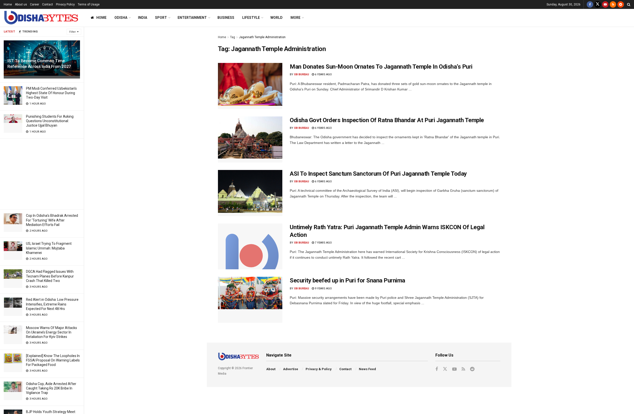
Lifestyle (251, 18)
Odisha (120, 18)
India (142, 18)
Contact (47, 4)
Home (8, 4)
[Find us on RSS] (613, 4)
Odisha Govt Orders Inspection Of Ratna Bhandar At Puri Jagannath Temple (387, 120)
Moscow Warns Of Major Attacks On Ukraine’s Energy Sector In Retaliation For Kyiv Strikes (51, 332)
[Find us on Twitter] (597, 4)
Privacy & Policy (319, 369)
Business (225, 18)
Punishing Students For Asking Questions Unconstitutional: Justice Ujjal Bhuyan (50, 120)
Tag (232, 37)
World (276, 18)
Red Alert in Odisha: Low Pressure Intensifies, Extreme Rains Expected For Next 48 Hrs (52, 304)
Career (34, 4)
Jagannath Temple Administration (262, 37)
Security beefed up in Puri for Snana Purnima (347, 280)
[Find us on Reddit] (620, 4)
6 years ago (323, 74)
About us (21, 4)
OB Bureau (301, 74)
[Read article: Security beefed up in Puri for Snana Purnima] (250, 300)
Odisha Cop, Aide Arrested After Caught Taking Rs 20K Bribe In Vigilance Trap (51, 388)
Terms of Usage (89, 4)
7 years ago (323, 242)
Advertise (290, 369)
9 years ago (323, 288)
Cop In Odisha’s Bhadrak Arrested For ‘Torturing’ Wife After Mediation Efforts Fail (52, 220)
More (295, 18)
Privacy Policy (65, 4)
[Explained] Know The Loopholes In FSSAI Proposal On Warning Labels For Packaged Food (53, 360)
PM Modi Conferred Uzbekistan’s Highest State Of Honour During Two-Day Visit (51, 92)
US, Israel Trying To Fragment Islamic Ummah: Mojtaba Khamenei (49, 248)
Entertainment (192, 18)
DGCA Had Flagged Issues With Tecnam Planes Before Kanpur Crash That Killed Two (50, 276)
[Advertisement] (42, 173)
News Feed (367, 369)
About (270, 369)
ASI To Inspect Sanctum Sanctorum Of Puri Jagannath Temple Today (378, 173)
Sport (161, 18)
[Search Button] (628, 4)
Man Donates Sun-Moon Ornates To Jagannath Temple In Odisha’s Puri (381, 66)
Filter (72, 31)
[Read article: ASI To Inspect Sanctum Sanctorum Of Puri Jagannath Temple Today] (250, 193)
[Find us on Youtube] (605, 4)
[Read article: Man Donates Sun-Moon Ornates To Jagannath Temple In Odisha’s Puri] (250, 86)
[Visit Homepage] (41, 18)
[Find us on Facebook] (590, 4)
